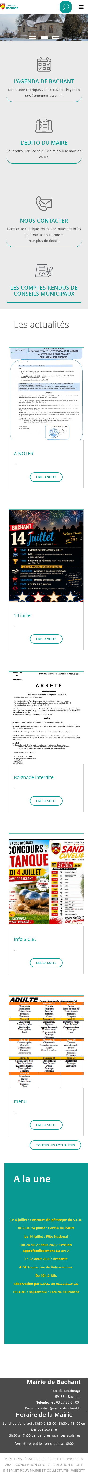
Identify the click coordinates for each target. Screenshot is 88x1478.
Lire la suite (46, 477)
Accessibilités (52, 1459)
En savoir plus (44, 74)
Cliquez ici (44, 144)
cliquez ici (44, 216)
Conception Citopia (33, 1464)
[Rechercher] (65, 6)
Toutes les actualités (55, 1145)
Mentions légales (20, 1459)
